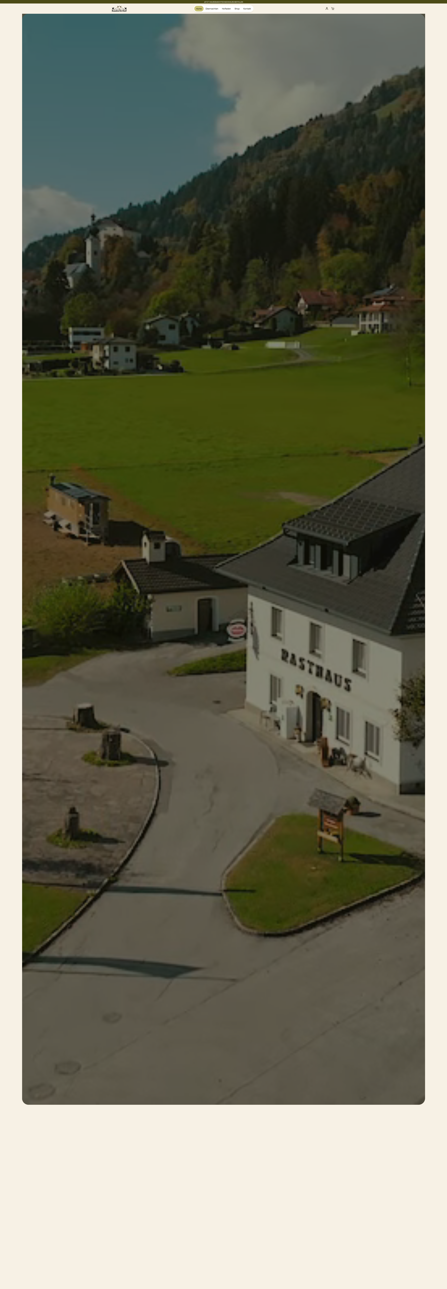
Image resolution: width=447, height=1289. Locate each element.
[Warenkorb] (332, 8)
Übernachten (211, 8)
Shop (237, 8)
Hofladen (226, 8)
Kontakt (247, 8)
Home (199, 8)
